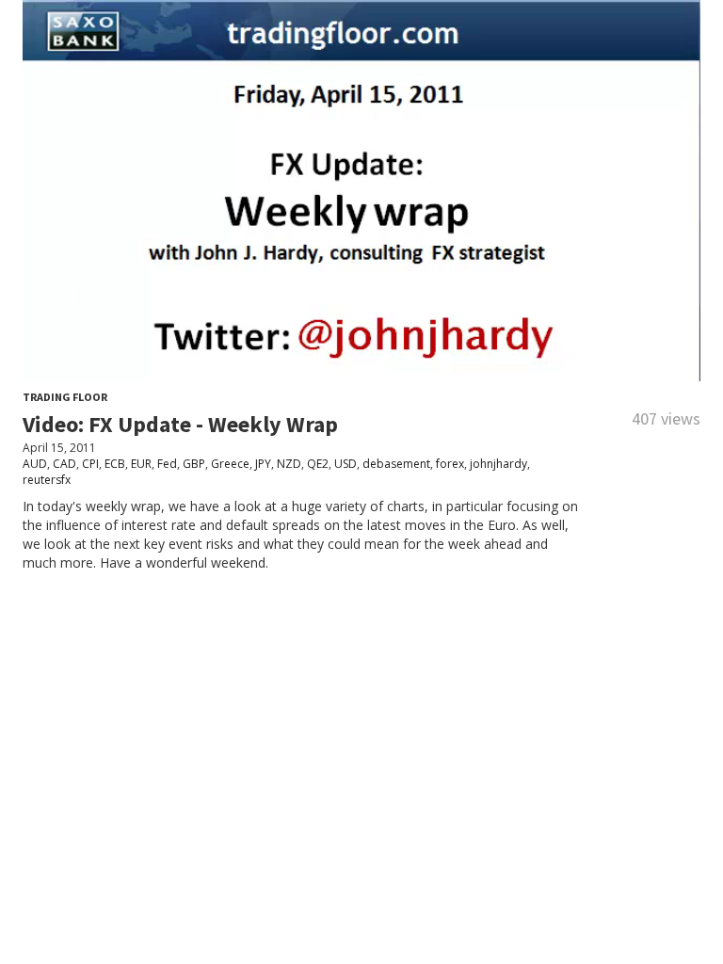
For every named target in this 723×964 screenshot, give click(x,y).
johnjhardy (498, 464)
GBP (194, 464)
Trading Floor (65, 397)
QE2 (318, 464)
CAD (64, 464)
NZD (289, 464)
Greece (230, 464)
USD (345, 464)
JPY (263, 464)
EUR (141, 464)
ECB (114, 464)
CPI (90, 464)
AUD (35, 464)
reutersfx (47, 480)
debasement (396, 464)
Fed (167, 464)
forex (450, 464)
